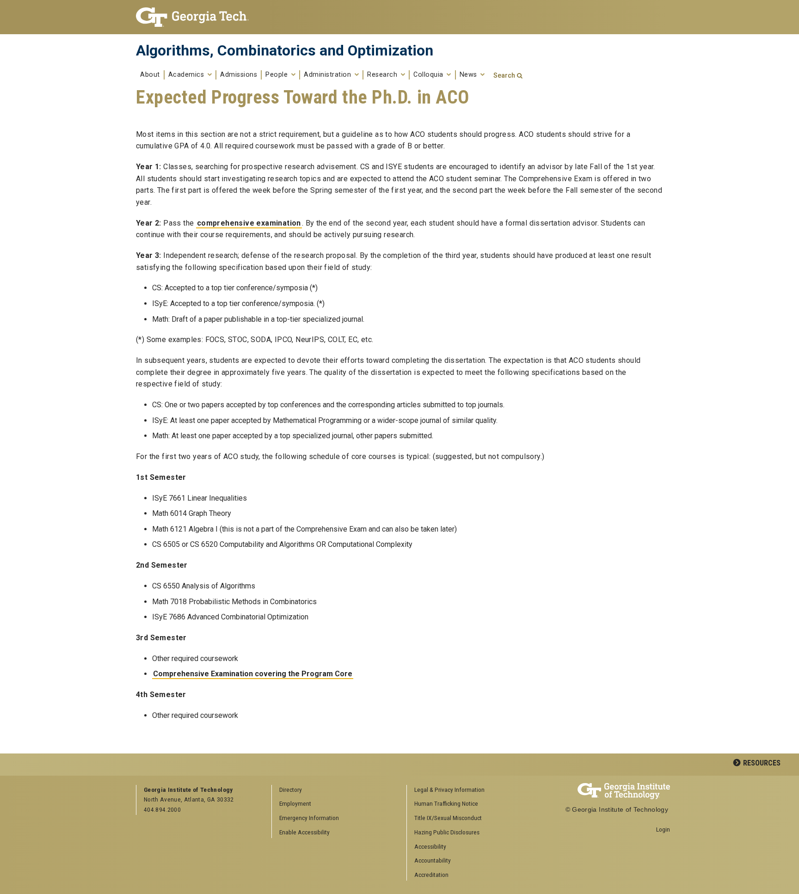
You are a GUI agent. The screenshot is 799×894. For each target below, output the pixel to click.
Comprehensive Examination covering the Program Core (252, 673)
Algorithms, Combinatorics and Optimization (284, 50)
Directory (290, 789)
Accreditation (431, 874)
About (150, 75)
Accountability (432, 860)
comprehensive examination (249, 223)
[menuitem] (471, 790)
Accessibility (430, 846)
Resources (762, 763)
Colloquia (429, 75)
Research (383, 75)
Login (663, 829)
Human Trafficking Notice (446, 803)
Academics (187, 75)
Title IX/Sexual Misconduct (448, 817)
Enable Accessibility (304, 832)
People (277, 75)
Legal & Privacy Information (449, 789)
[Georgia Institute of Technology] (197, 17)
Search (504, 76)
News (469, 75)
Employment (295, 803)
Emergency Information (309, 817)
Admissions (238, 75)
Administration (328, 75)
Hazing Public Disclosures (446, 832)
